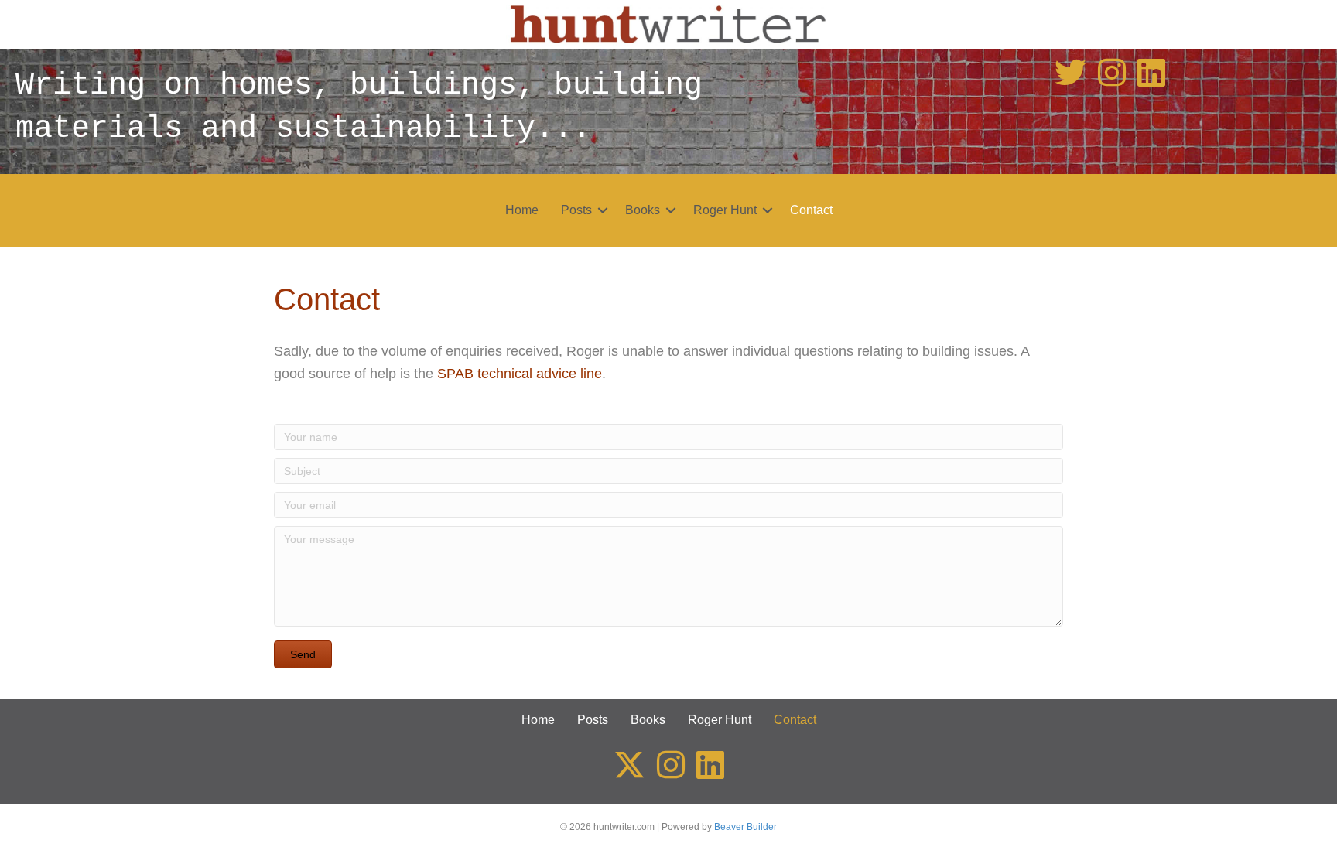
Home (522, 210)
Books (642, 210)
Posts (576, 210)
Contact (811, 210)
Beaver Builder (745, 826)
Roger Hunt (725, 210)
